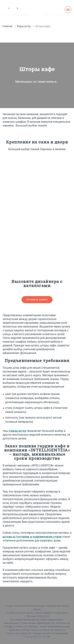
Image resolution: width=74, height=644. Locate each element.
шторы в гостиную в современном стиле (32, 536)
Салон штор (17, 430)
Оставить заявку (37, 299)
